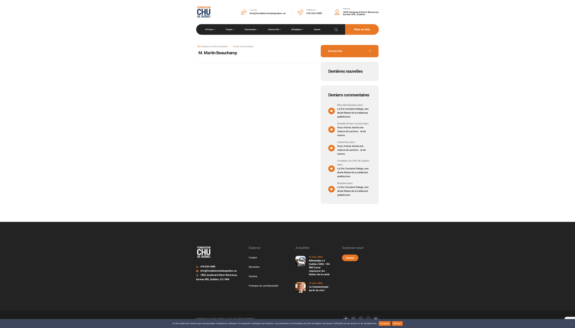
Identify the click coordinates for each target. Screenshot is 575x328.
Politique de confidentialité (263, 285)
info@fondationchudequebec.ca (268, 13)
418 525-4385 (314, 13)
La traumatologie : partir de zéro (319, 288)
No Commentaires (245, 46)
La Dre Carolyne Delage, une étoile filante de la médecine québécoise (353, 112)
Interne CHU (273, 29)
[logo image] (203, 11)
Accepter (384, 323)
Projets (229, 29)
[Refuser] (571, 323)
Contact (253, 257)
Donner (317, 29)
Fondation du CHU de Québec (214, 46)
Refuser (397, 323)
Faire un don (362, 29)
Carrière (253, 276)
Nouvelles (254, 266)
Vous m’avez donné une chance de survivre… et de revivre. (351, 131)
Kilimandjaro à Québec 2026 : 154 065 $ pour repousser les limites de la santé (319, 267)
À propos (209, 29)
